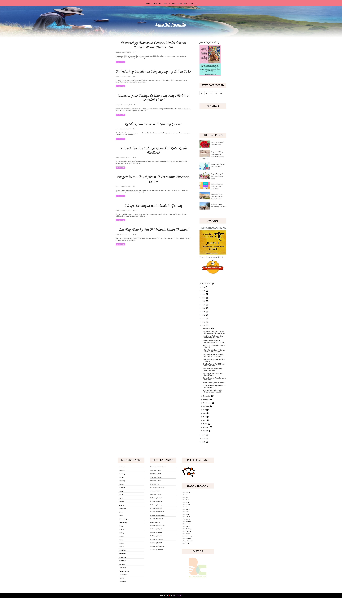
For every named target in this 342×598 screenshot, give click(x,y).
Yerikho (121, 578)
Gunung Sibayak (157, 543)
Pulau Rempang (187, 536)
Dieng (121, 494)
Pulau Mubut (186, 526)
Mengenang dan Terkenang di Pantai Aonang (213, 374)
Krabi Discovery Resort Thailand (214, 383)
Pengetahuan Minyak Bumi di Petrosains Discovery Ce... (213, 355)
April (205, 420)
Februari (206, 427)
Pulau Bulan (185, 502)
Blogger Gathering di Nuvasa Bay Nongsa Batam (217, 176)
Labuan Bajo (123, 522)
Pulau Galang (186, 509)
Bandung (122, 474)
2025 (204, 291)
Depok (121, 491)
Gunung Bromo (156, 474)
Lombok (121, 529)
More (166, 3)
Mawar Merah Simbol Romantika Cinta (217, 144)
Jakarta (121, 505)
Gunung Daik (155, 484)
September (207, 403)
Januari (206, 431)
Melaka (121, 543)
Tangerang (122, 567)
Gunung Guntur (156, 494)
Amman (121, 467)
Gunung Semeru (157, 532)
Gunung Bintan (156, 470)
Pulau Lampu (186, 519)
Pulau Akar (185, 495)
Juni (204, 413)
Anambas (122, 470)
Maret (205, 424)
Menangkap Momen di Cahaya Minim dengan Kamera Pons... (214, 332)
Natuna (121, 547)
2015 (204, 325)
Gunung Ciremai (156, 480)
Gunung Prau (156, 522)
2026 (204, 287)
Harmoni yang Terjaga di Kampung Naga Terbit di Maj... (214, 341)
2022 (204, 301)
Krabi (121, 515)
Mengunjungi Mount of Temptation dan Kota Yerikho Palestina (217, 196)
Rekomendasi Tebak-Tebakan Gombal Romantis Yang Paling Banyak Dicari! (212, 155)
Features (188, 3)
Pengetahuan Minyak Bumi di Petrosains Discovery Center (153, 179)
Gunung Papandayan (158, 515)
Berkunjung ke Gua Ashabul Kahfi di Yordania (218, 206)
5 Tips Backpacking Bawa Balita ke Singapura (214, 386)
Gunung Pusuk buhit (158, 525)
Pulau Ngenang (186, 529)
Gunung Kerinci (157, 498)
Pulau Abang (186, 492)
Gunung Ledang (157, 505)
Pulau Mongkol (186, 524)
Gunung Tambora (157, 550)
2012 (204, 442)
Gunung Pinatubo (157, 518)
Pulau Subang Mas (187, 541)
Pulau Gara (185, 512)
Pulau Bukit (185, 500)
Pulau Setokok (186, 538)
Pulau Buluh (186, 504)
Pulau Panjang (186, 531)
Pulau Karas (185, 514)
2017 (204, 318)
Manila (121, 536)
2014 (204, 435)
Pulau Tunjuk (186, 543)
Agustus (206, 406)
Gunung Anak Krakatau (158, 467)
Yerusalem (122, 581)
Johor (121, 512)
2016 (204, 322)
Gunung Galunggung (157, 487)
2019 (204, 311)
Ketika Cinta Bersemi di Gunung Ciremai (153, 124)
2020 (204, 308)
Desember (207, 328)
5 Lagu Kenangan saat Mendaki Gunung (153, 205)
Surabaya (122, 564)
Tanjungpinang (124, 571)
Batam (121, 477)
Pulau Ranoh (186, 533)
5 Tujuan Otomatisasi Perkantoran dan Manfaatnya (217, 186)
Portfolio (177, 3)
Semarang (122, 554)
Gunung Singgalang (158, 546)
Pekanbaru (122, 550)
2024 (204, 294)
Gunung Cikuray (156, 477)
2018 (204, 315)
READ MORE (120, 62)
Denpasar (122, 488)
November (207, 396)
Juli (204, 410)
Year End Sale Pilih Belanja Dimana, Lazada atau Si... (212, 391)
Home (148, 3)
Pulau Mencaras (187, 521)
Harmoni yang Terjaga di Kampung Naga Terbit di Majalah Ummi (153, 97)
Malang (121, 533)
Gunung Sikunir (157, 536)
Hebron (121, 501)
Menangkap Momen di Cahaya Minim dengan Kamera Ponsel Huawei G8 (153, 45)
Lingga (121, 526)
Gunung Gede (155, 491)
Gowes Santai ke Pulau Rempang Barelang (214, 379)
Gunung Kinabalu (157, 501)
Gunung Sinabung (157, 539)
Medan (121, 540)
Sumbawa (122, 560)
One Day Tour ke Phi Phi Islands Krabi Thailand (153, 230)
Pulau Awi (185, 497)
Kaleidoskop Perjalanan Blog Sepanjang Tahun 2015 (153, 71)
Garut (121, 498)
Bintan (121, 484)
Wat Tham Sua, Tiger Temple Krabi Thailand (213, 369)
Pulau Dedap (186, 507)
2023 (204, 298)
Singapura (122, 557)
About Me (157, 3)
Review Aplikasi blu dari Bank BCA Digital (218, 166)
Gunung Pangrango (158, 511)
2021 (204, 305)
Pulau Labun (186, 516)
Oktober (206, 399)
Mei (204, 417)
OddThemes (177, 595)
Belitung (122, 481)
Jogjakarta (122, 508)
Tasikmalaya (123, 574)
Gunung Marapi (157, 508)
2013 (204, 438)
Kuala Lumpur (124, 519)
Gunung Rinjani (157, 529)
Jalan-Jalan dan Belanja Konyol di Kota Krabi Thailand (153, 150)
